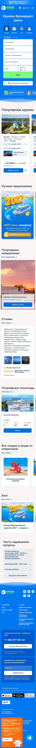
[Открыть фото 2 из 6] (17, 360)
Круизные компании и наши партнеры (26, 623)
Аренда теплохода (25, 612)
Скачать (6, 739)
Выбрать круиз (13, 170)
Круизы (17, 430)
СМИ (3, 607)
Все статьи (6, 499)
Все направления (8, 257)
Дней (6, 68)
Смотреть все (7, 392)
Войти (27, 8)
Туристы (23, 67)
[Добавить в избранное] (26, 170)
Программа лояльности (23, 615)
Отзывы (21, 604)
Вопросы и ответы (25, 607)
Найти (18, 75)
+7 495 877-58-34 (14, 639)
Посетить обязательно (13, 55)
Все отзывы (6, 323)
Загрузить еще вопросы (18, 575)
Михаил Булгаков (13, 368)
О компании (6, 604)
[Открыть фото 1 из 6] (8, 360)
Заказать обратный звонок (18, 646)
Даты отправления (11, 62)
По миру (15, 37)
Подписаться (18, 673)
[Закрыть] (20, 720)
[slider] (18, 215)
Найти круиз (23, 610)
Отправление (9, 42)
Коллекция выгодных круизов (26, 619)
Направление (9, 49)
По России (7, 37)
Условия (5, 731)
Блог (3, 612)
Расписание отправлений (19, 83)
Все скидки (6, 453)
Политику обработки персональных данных (16, 678)
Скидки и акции (7, 610)
